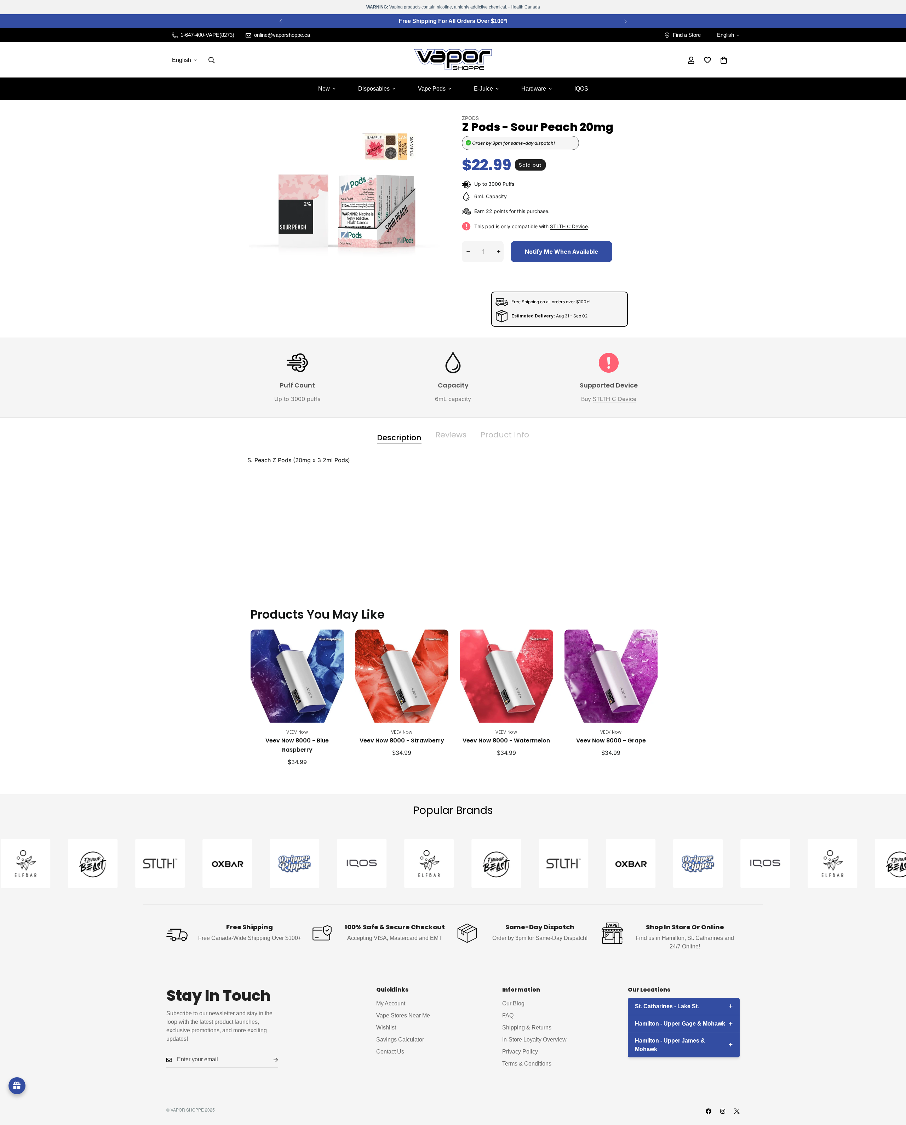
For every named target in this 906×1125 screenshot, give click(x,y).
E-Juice (483, 89)
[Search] (211, 60)
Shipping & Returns (526, 1028)
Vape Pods (432, 89)
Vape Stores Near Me (403, 1016)
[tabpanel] (453, 509)
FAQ (508, 1016)
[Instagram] (723, 1111)
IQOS (581, 89)
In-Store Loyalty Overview (534, 1040)
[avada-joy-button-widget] (16, 1085)
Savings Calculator (400, 1040)
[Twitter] (737, 1111)
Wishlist (386, 1028)
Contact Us (390, 1052)
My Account (390, 1004)
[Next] (625, 21)
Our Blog (513, 1004)
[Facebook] (708, 1111)
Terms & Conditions (526, 1064)
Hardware (533, 89)
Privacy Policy (520, 1052)
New (324, 89)
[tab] (399, 435)
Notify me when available (561, 251)
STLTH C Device (569, 226)
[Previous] (280, 21)
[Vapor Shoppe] (453, 60)
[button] (724, 60)
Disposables (374, 89)
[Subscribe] (270, 1060)
